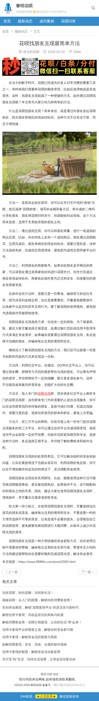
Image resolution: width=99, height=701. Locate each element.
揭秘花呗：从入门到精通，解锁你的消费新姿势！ (37, 600)
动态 (55, 674)
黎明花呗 (36, 685)
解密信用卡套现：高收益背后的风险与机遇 (33, 615)
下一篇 (87, 572)
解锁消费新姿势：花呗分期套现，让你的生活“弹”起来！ (42, 622)
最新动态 (25, 21)
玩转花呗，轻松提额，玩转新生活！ (28, 592)
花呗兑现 (44, 393)
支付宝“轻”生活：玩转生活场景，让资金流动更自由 (39, 659)
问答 (49, 674)
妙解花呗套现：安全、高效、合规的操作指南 (34, 644)
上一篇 (12, 572)
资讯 (43, 674)
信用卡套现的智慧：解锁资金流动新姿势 (31, 652)
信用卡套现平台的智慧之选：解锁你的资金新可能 (37, 629)
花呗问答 (68, 21)
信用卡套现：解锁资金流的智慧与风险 (29, 637)
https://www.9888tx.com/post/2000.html (47, 562)
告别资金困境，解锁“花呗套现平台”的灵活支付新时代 (40, 607)
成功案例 (46, 21)
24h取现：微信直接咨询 (49, 696)
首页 (7, 21)
